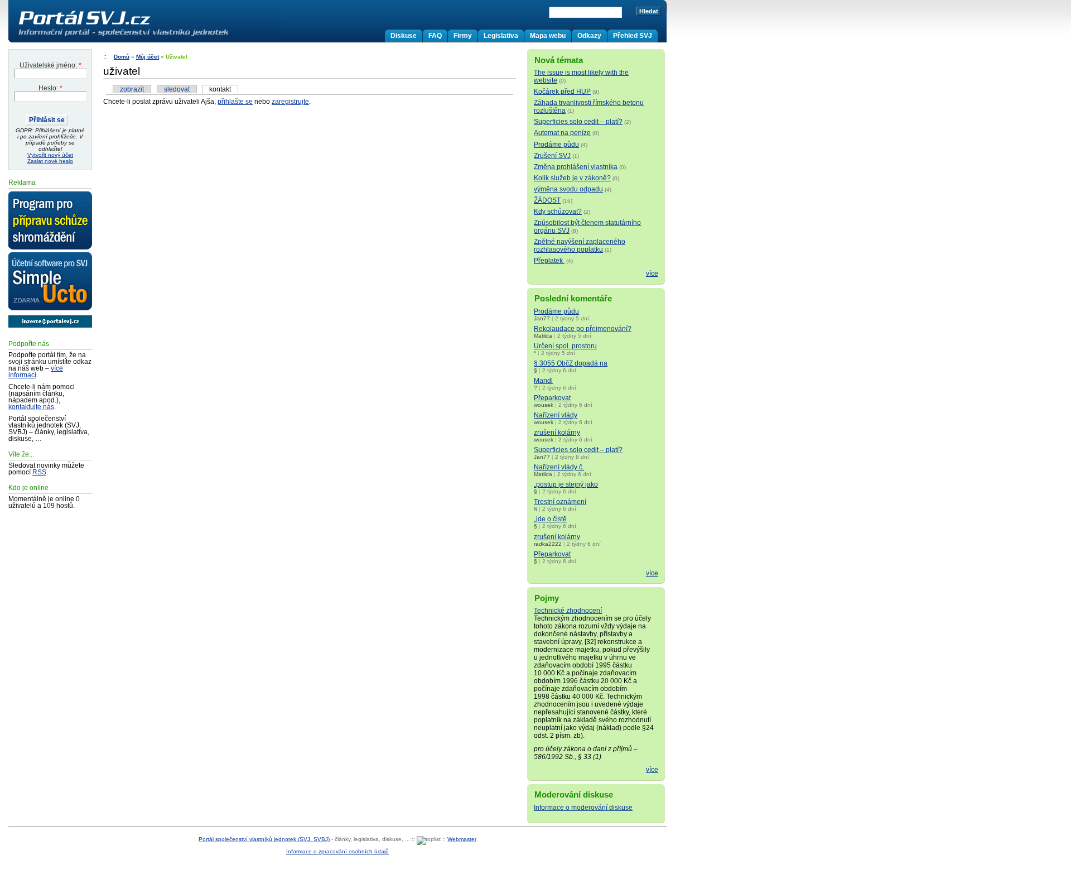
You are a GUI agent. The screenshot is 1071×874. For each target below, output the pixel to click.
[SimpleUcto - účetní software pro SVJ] (50, 281)
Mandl (543, 381)
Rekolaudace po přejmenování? (582, 329)
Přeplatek (549, 261)
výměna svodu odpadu (568, 189)
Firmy (463, 36)
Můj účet (147, 57)
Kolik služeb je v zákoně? (572, 178)
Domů (121, 57)
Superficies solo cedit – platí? (578, 122)
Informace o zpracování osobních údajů (337, 851)
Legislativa (501, 36)
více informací (35, 371)
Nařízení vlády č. (559, 467)
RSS (39, 472)
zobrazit (132, 89)
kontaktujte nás (31, 407)
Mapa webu (548, 36)
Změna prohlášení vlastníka (575, 167)
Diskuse (403, 36)
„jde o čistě (550, 519)
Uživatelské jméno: (50, 65)
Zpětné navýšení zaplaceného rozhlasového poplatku (579, 245)
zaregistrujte (290, 101)
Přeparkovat (552, 398)
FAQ (435, 36)
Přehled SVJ (632, 36)
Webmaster (461, 839)
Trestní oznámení (560, 502)
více (652, 273)
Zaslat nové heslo (50, 161)
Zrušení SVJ (552, 156)
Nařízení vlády (555, 415)
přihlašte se (235, 101)
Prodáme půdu (556, 144)
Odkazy (589, 36)
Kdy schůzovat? (558, 211)
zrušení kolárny (557, 432)
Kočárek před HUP (562, 91)
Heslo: (50, 88)
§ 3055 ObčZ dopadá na (570, 363)
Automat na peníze (562, 133)
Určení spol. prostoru (565, 346)
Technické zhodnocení (568, 610)
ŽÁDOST (547, 200)
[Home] (146, 35)
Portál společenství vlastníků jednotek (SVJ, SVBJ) (264, 839)
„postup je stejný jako (566, 484)
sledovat (177, 89)
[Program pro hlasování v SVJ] (50, 221)
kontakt (220, 89)
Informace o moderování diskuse (583, 807)
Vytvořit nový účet (50, 155)
